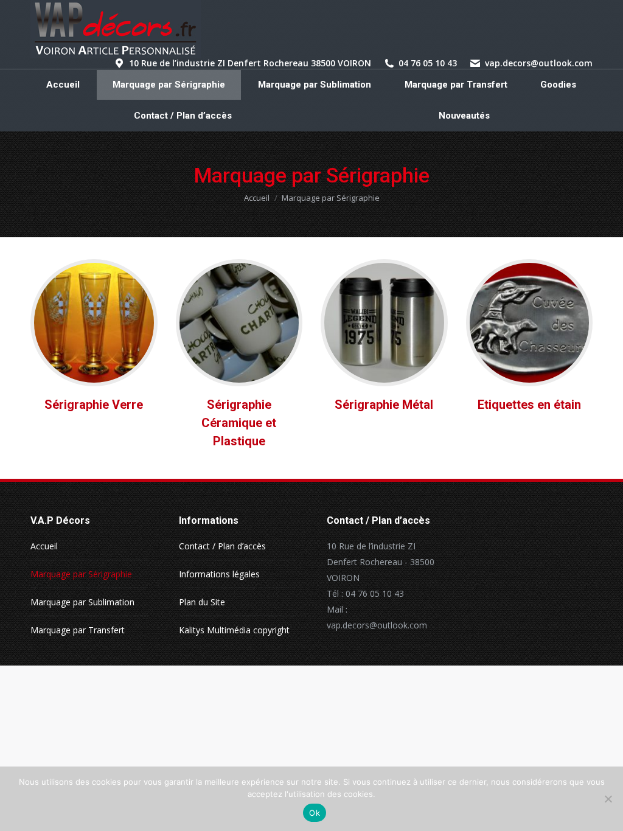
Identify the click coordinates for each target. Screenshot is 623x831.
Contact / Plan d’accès (222, 546)
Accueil (44, 546)
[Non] (608, 799)
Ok (314, 813)
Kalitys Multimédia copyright (234, 630)
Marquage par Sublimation (82, 602)
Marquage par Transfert (77, 630)
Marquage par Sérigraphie (81, 574)
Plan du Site (202, 602)
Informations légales (219, 574)
